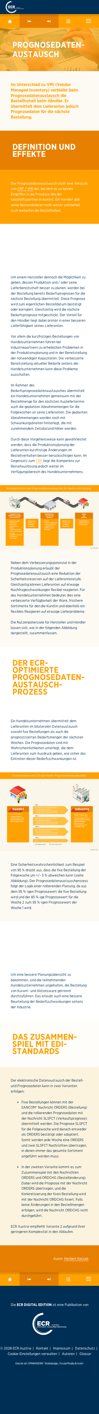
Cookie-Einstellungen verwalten (32, 1353)
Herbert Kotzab (76, 1258)
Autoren (68, 1353)
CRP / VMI (25, 188)
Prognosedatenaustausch (35, 95)
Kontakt (42, 1348)
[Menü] (88, 21)
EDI (57, 1044)
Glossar (85, 1353)
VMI (50, 84)
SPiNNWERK (35, 1363)
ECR (37, 663)
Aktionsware (47, 990)
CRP (39, 460)
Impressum (61, 1348)
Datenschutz (85, 1348)
